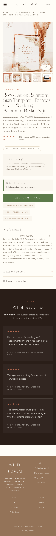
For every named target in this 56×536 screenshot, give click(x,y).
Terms (31, 531)
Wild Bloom (26, 4)
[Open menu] (5, 4)
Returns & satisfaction (28, 281)
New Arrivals (41, 483)
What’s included (28, 229)
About (41, 502)
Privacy (25, 531)
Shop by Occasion (41, 478)
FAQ (14, 502)
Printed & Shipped (42, 468)
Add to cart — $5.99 (28, 198)
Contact (15, 507)
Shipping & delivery (28, 271)
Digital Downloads (20, 13)
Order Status (14, 512)
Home (5, 13)
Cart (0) (49, 4)
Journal (41, 507)
